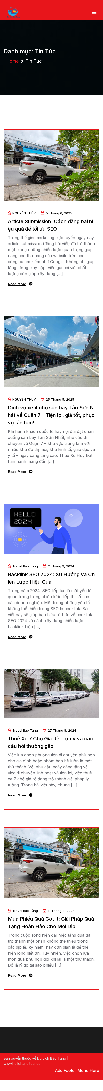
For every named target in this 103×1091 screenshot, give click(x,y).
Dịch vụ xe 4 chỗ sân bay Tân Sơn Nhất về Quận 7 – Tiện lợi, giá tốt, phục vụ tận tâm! (51, 415)
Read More (17, 284)
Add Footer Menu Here (77, 1070)
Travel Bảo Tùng (25, 566)
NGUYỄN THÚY (24, 213)
